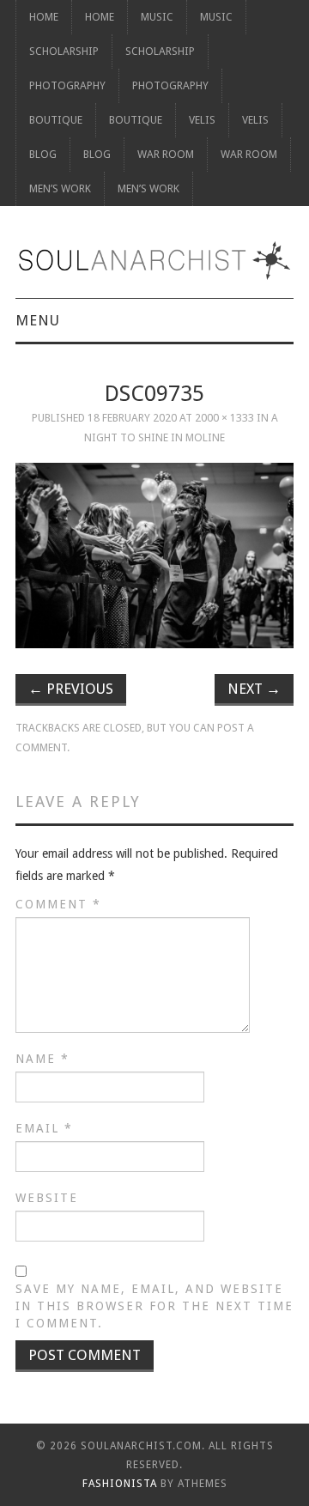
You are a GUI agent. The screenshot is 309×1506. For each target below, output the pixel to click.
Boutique (55, 119)
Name (42, 1059)
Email (44, 1128)
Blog (43, 154)
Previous (70, 688)
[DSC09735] (154, 555)
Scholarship (64, 51)
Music (157, 16)
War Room (165, 154)
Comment (58, 904)
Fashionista (119, 1484)
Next (254, 688)
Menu (37, 320)
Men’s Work (60, 188)
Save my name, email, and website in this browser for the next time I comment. (154, 1306)
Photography (67, 85)
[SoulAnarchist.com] (154, 260)
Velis (202, 119)
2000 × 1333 (224, 417)
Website (46, 1198)
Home (43, 16)
